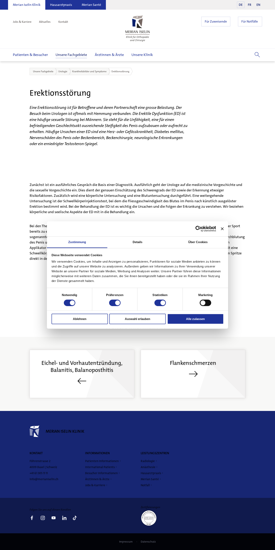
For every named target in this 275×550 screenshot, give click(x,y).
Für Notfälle (249, 21)
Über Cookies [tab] (198, 242)
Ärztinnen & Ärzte (109, 54)
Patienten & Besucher (30, 54)
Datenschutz (148, 541)
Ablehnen (79, 319)
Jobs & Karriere (22, 22)
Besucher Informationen (101, 473)
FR (249, 5)
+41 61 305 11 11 (39, 473)
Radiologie (148, 461)
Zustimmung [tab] (77, 242)
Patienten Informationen (102, 461)
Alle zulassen (195, 319)
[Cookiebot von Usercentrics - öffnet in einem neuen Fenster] (198, 229)
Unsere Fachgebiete (71, 54)
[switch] (115, 303)
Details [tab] (138, 242)
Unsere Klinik (142, 54)
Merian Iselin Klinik (26, 5)
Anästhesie (148, 467)
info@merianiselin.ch (44, 479)
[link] (32, 518)
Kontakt (63, 22)
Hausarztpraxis (61, 5)
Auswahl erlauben (137, 319)
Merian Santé (91, 5)
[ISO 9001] (150, 525)
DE (241, 5)
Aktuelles (45, 22)
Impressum (126, 541)
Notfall (145, 485)
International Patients (100, 467)
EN (258, 5)
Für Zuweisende (216, 21)
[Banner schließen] (222, 228)
